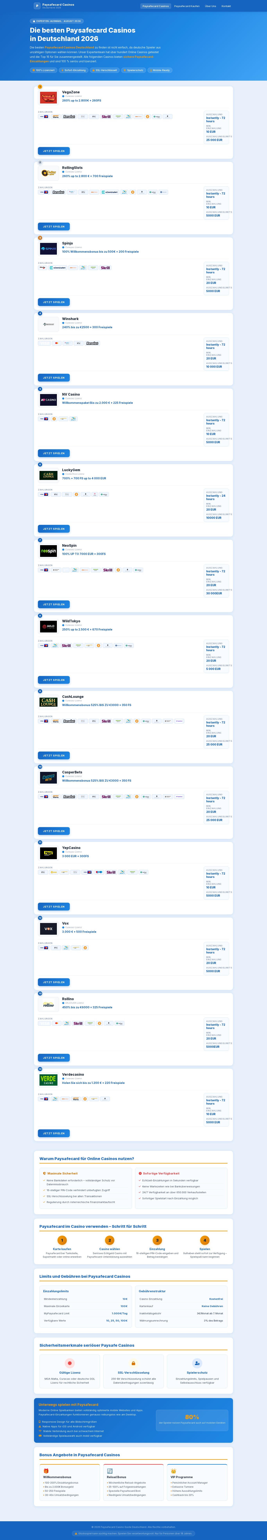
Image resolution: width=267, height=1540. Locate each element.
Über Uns (210, 6)
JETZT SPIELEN (54, 150)
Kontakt (226, 6)
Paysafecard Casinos (156, 6)
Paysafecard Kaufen (187, 6)
